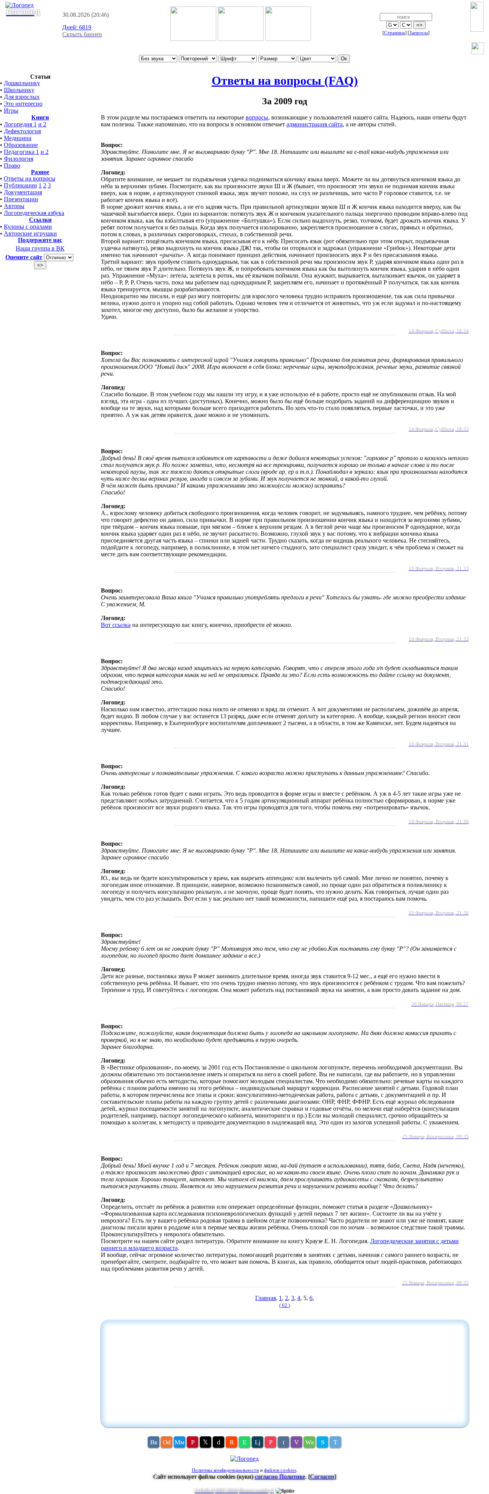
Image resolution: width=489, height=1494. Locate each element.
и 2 (42, 124)
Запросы (418, 33)
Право (12, 165)
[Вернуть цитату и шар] (477, 49)
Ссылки (40, 219)
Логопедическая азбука (34, 213)
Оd (167, 1442)
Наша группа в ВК (40, 248)
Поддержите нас (40, 240)
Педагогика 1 (21, 152)
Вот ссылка (116, 625)
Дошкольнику (22, 83)
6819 (76, 27)
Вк (153, 1442)
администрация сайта (315, 124)
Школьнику (19, 90)
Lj (258, 1442)
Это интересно (23, 103)
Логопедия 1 (20, 124)
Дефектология (22, 131)
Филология (18, 158)
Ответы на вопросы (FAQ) (285, 80)
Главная (265, 1298)
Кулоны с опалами (28, 226)
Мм (180, 1442)
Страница (394, 33)
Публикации (20, 185)
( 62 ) (284, 1305)
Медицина (17, 138)
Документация (23, 192)
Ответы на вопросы (29, 178)
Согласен (322, 1476)
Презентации (21, 199)
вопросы (257, 117)
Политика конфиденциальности (225, 1470)
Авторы (14, 206)
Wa (309, 1442)
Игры (11, 110)
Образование (21, 145)
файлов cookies (280, 1470)
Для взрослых (22, 97)
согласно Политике (280, 1476)
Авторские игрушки (30, 233)
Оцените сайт (23, 257)
